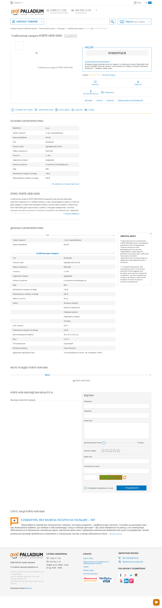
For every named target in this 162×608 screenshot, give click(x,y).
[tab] (63, 235)
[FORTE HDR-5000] (19, 46)
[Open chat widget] (156, 602)
